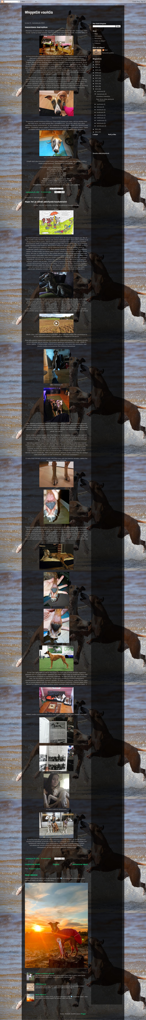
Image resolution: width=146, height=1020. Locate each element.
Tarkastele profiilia (108, 53)
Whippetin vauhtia (39, 12)
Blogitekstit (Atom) (34, 869)
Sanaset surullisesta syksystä (44, 973)
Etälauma (97, 43)
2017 (96, 78)
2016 (96, 81)
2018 (96, 75)
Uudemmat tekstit (32, 864)
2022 (96, 64)
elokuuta (99, 107)
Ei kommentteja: (46, 192)
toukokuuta (100, 115)
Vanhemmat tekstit (80, 864)
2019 (96, 73)
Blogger (83, 1014)
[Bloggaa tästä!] (57, 192)
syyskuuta (100, 104)
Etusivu (56, 864)
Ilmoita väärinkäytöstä (101, 153)
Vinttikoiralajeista (40, 984)
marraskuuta (101, 94)
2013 (96, 89)
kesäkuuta (100, 112)
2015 (96, 83)
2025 (96, 62)
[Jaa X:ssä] (59, 192)
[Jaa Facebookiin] (61, 192)
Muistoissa (97, 38)
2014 (96, 86)
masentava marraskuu (36, 27)
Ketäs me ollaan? (99, 41)
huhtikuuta (100, 118)
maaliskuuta (101, 120)
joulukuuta (100, 91)
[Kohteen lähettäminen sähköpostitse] (55, 192)
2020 (96, 70)
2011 (96, 132)
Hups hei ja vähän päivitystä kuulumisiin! (46, 202)
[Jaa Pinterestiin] (63, 192)
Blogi (96, 34)
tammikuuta (100, 126)
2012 (96, 129)
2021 (96, 67)
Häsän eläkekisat (31, 875)
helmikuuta (100, 123)
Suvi (106, 50)
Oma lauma (98, 36)
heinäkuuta (100, 109)
